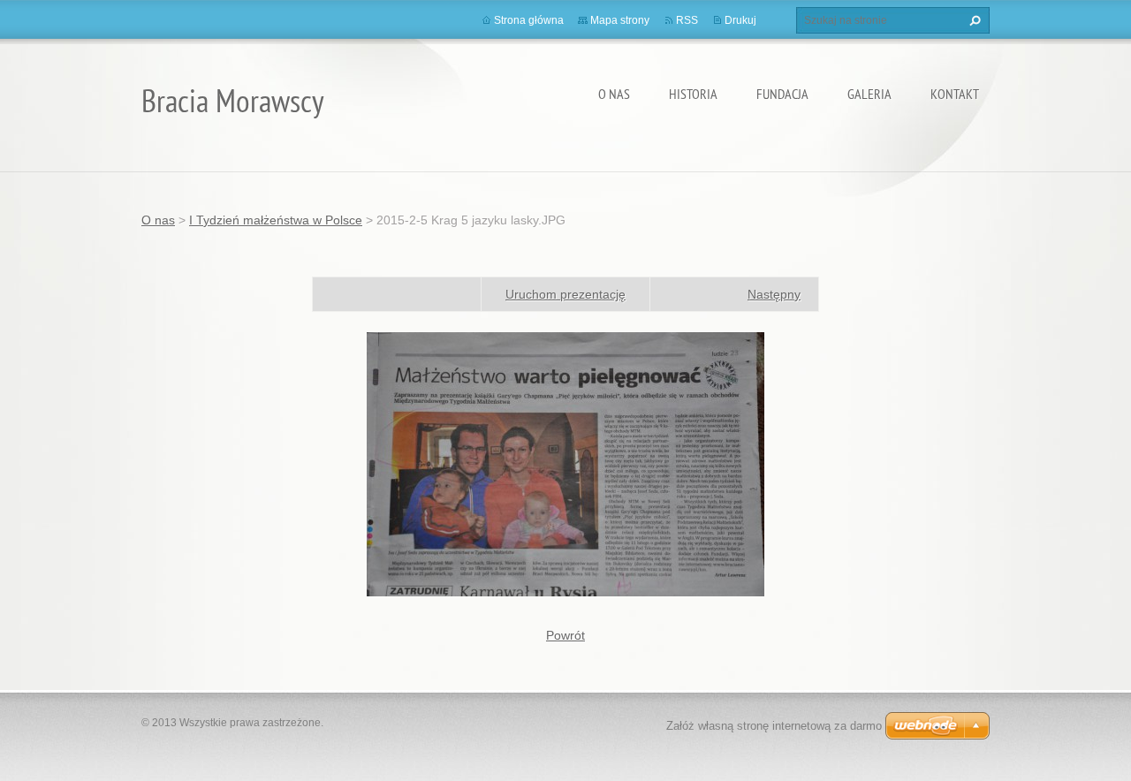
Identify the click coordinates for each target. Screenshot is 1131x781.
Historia (693, 93)
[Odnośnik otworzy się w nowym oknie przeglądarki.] (565, 463)
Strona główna (529, 20)
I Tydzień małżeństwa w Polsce (275, 220)
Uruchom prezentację (565, 294)
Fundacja (782, 93)
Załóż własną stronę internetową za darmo (774, 725)
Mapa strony (619, 20)
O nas (614, 93)
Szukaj (973, 20)
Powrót (565, 635)
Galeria (869, 93)
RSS (687, 20)
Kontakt (954, 93)
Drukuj (740, 20)
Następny (774, 294)
